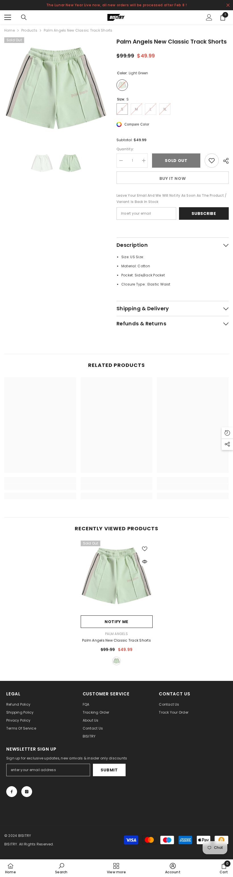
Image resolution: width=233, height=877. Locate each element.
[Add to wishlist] (212, 160)
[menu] (7, 17)
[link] (40, 487)
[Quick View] (145, 561)
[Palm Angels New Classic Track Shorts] (117, 577)
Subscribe (204, 213)
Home (9, 30)
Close (228, 5)
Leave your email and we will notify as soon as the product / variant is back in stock (171, 198)
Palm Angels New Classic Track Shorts (116, 640)
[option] (56, 89)
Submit (109, 770)
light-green (116, 661)
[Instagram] (26, 791)
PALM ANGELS (116, 633)
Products (29, 30)
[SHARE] (224, 161)
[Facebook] (11, 791)
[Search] (23, 17)
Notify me (116, 622)
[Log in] (209, 17)
